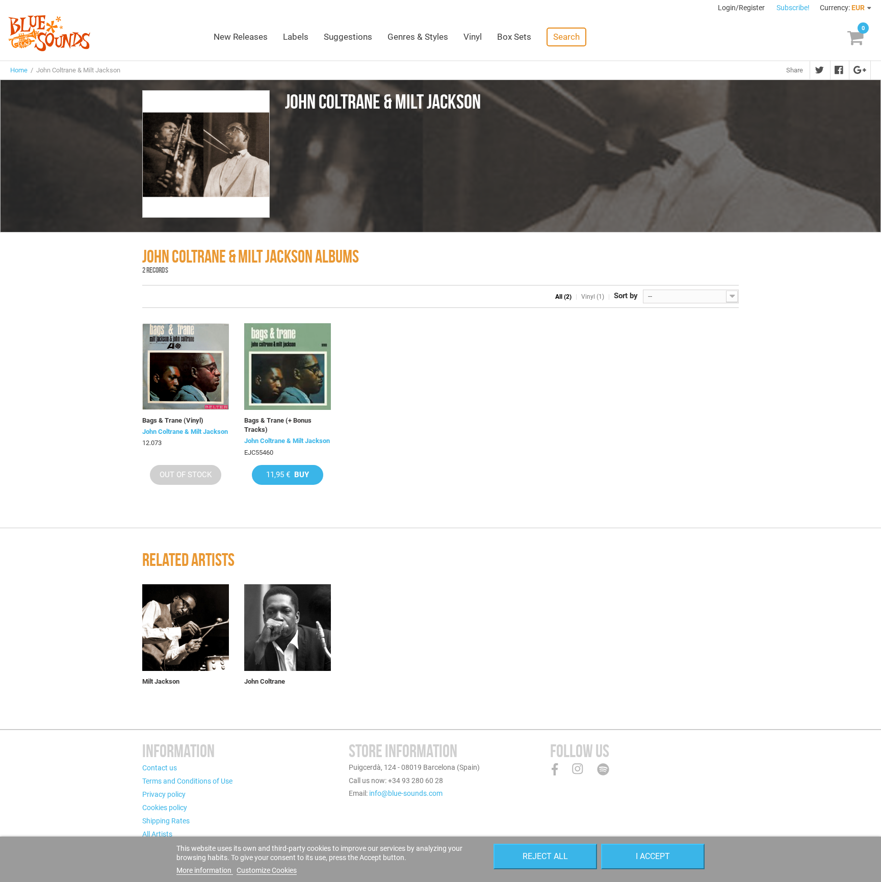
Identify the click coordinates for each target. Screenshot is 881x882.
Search (566, 37)
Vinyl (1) (592, 296)
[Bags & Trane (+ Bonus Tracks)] (287, 366)
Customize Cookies (267, 870)
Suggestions (348, 37)
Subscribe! (793, 8)
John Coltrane (264, 681)
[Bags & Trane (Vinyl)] (185, 366)
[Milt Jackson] (185, 627)
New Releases (241, 37)
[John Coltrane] (287, 627)
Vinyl (472, 37)
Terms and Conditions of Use (187, 781)
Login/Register (742, 8)
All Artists (157, 834)
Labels (295, 37)
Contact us (159, 768)
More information (204, 870)
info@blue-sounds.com (406, 793)
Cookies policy (164, 807)
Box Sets (514, 37)
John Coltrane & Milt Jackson (185, 431)
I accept (653, 856)
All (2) (563, 296)
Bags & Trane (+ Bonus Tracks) (278, 425)
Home (19, 70)
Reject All (545, 856)
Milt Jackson (160, 681)
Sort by (626, 295)
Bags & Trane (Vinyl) (172, 420)
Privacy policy (164, 794)
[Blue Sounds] (49, 33)
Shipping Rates (166, 821)
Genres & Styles (417, 37)
